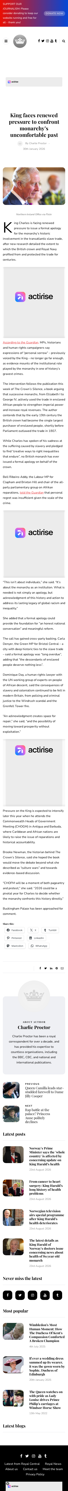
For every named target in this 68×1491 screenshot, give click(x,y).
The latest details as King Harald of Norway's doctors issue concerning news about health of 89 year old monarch (46, 1250)
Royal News (53, 1464)
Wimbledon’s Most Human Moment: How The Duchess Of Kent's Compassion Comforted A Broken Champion (47, 1333)
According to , (21, 342)
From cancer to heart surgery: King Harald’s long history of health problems (46, 1187)
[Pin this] (56, 968)
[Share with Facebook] (40, 968)
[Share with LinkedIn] (51, 968)
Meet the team (53, 1469)
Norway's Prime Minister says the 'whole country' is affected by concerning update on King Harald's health (47, 1156)
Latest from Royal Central (22, 1464)
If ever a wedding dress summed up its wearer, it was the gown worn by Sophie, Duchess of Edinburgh (47, 1366)
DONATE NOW (54, 13)
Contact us (30, 1469)
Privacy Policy (35, 1474)
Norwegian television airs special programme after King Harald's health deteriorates (46, 1217)
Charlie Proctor (38, 143)
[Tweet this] (45, 968)
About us (11, 1469)
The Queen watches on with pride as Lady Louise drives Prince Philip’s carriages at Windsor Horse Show (46, 1400)
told (32, 493)
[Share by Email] (62, 968)
